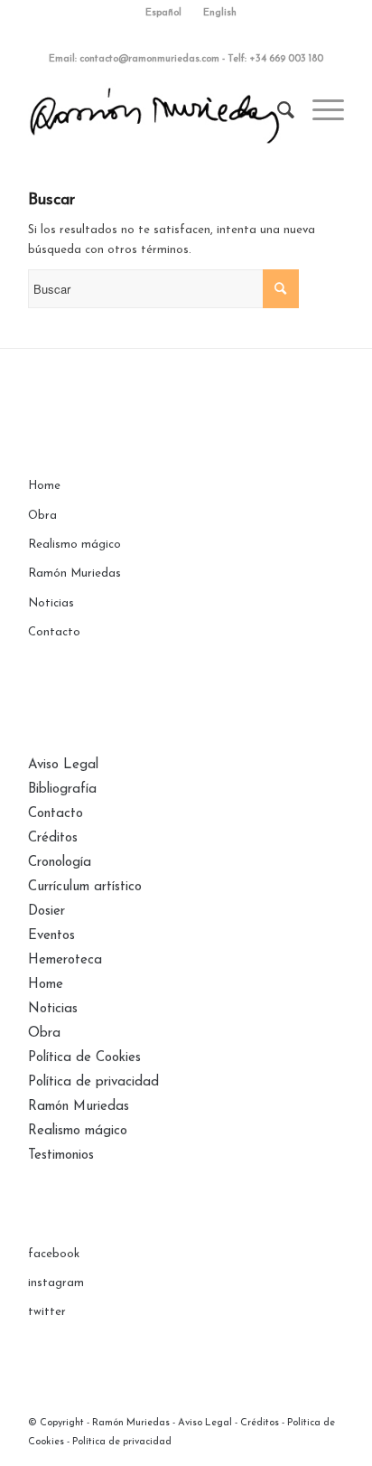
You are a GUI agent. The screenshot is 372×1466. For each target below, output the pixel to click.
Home (44, 486)
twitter (47, 1312)
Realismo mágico (74, 544)
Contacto (54, 632)
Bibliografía (62, 789)
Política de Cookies (84, 1058)
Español (163, 13)
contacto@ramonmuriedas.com (149, 59)
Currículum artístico (85, 887)
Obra (42, 516)
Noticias (51, 603)
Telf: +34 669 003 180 (275, 59)
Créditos (53, 838)
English (220, 13)
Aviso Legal (63, 765)
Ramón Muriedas (74, 573)
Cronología (59, 862)
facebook (53, 1254)
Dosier (46, 911)
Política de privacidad (93, 1082)
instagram (56, 1283)
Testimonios (61, 1155)
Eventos (51, 936)
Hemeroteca (65, 960)
